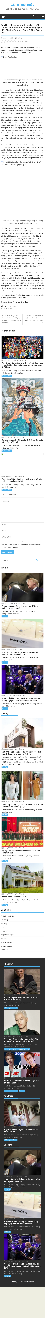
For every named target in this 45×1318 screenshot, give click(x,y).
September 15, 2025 (9, 360)
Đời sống (4, 616)
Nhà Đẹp (4, 767)
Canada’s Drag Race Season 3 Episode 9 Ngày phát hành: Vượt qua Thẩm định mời (11, 319)
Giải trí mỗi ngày (22, 5)
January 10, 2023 (11, 1036)
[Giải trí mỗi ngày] (3, 16)
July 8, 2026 (6, 649)
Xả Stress (4, 950)
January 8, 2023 (10, 1078)
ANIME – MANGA (7, 916)
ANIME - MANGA (8, 309)
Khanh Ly (19, 38)
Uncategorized (6, 946)
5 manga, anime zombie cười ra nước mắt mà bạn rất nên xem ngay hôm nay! (33, 317)
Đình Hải (21, 360)
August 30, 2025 (8, 437)
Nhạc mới (4, 931)
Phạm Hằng (17, 695)
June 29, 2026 (7, 695)
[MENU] (42, 16)
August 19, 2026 (8, 603)
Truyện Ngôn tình (7, 942)
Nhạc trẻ (4, 938)
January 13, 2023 (11, 995)
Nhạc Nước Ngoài (7, 935)
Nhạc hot (4, 927)
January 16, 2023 (11, 1127)
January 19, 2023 (8, 476)
